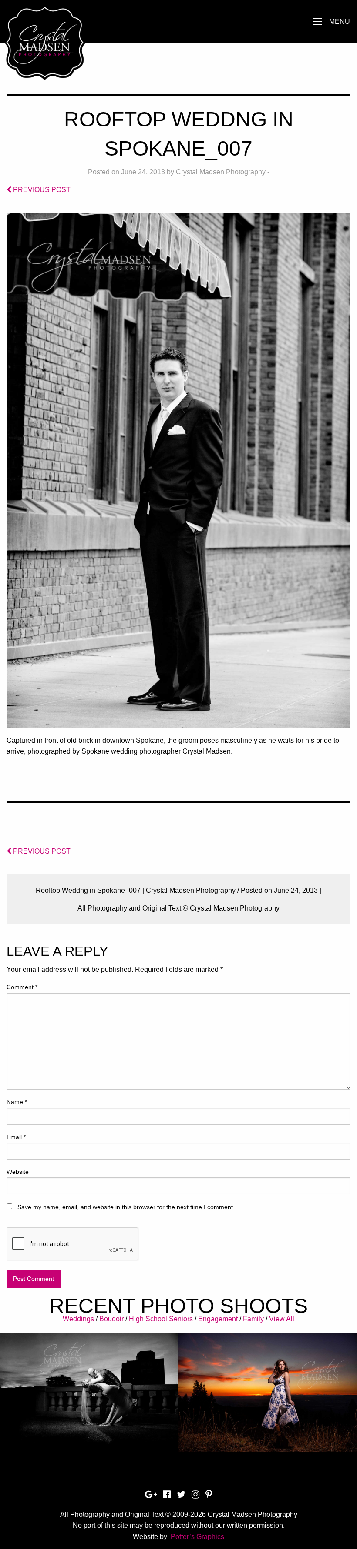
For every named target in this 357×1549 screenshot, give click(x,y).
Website (18, 1171)
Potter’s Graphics (197, 1536)
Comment (22, 987)
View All (281, 1319)
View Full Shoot (89, 1386)
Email (16, 1136)
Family (253, 1319)
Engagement (218, 1319)
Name (17, 1101)
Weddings (78, 1319)
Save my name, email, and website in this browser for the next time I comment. (126, 1206)
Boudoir (111, 1319)
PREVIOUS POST (41, 189)
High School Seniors (161, 1319)
